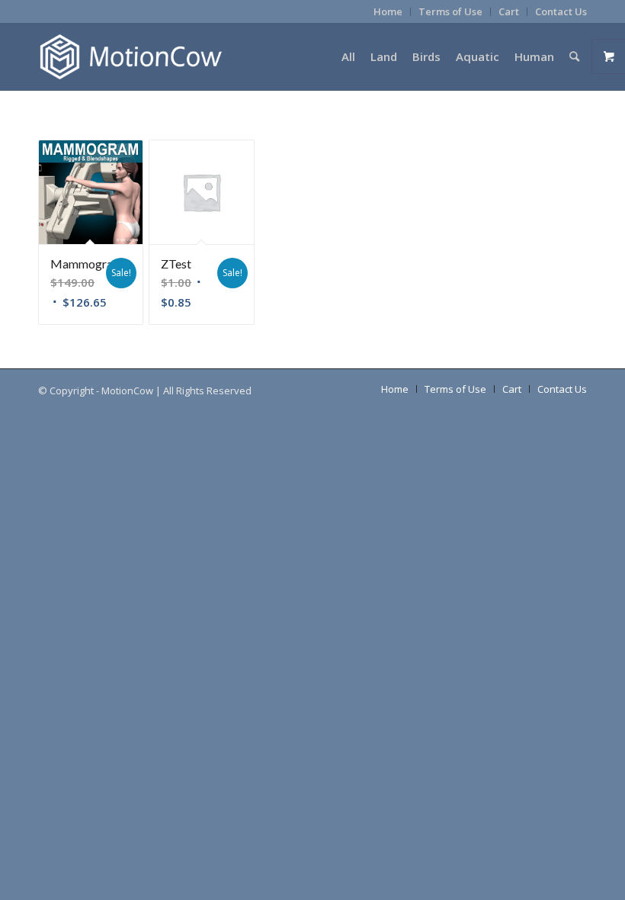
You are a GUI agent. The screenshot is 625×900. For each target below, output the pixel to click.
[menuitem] (388, 12)
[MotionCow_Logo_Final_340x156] (130, 56)
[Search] (574, 56)
